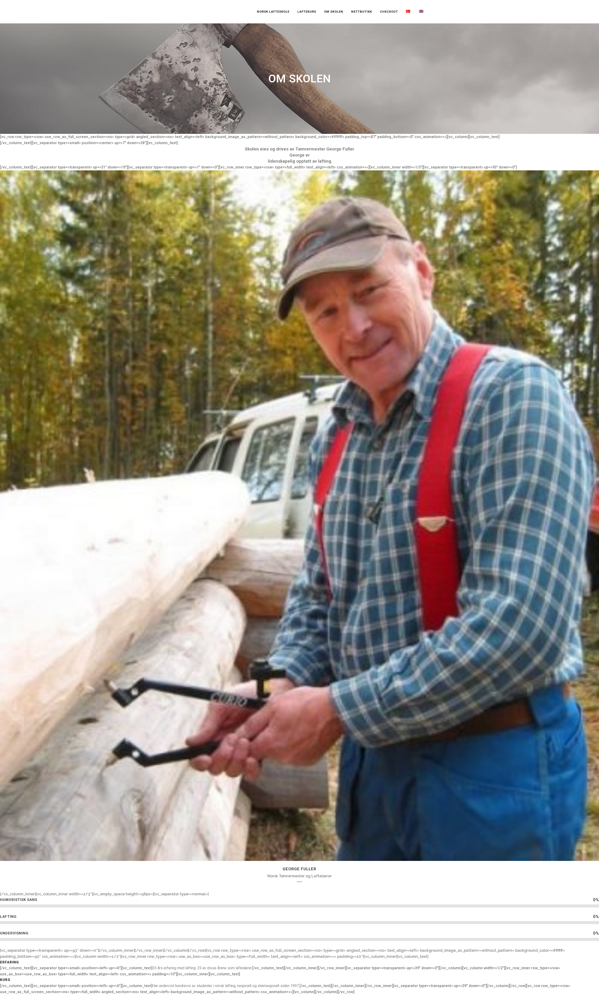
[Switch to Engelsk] (421, 11)
